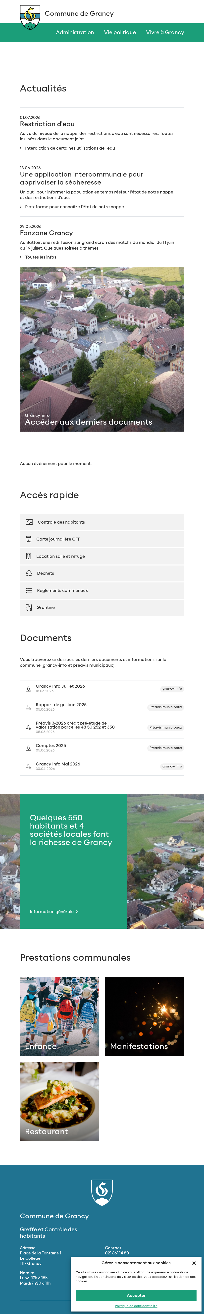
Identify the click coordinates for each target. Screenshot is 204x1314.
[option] (102, 861)
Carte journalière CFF (58, 539)
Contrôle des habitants (61, 522)
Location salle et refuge (60, 556)
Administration (75, 32)
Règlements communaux (62, 590)
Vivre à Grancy (165, 32)
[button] (194, 1262)
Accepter (136, 1296)
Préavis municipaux (166, 707)
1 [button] (195, 848)
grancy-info (172, 689)
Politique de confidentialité (136, 1306)
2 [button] (195, 856)
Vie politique (120, 32)
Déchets (45, 573)
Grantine (46, 607)
